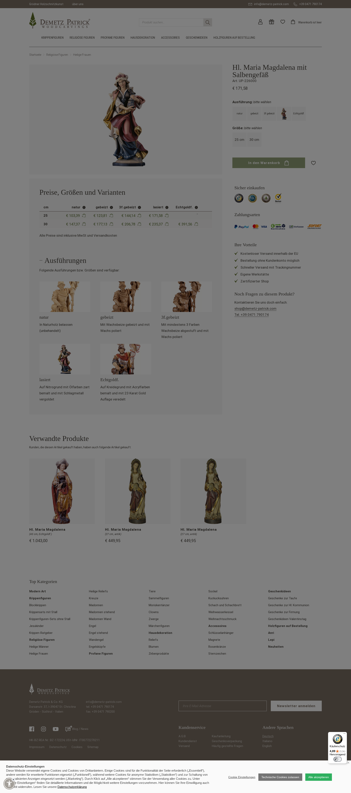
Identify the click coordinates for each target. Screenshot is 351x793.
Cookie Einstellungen (241, 777)
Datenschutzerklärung (72, 787)
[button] (9, 783)
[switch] (338, 759)
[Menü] (344, 734)
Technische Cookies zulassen (280, 777)
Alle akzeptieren (318, 777)
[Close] (13, 779)
